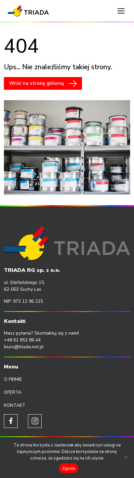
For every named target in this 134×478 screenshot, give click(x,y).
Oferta (12, 392)
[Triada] (28, 11)
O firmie (13, 379)
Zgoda (68, 468)
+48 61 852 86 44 (22, 340)
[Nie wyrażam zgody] (126, 457)
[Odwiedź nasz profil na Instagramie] (35, 421)
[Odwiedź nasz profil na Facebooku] (11, 421)
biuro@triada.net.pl (24, 347)
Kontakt (14, 405)
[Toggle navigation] (121, 11)
